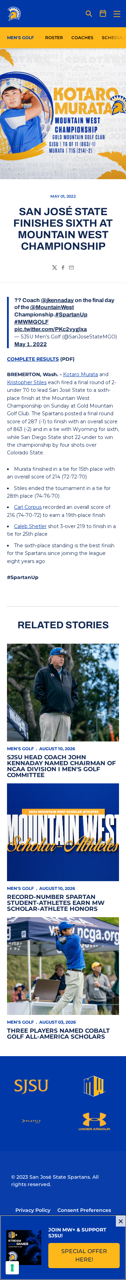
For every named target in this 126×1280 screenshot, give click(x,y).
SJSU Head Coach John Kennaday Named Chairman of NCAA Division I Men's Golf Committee (61, 766)
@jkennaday (57, 300)
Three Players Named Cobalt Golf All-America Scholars (58, 1033)
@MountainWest (52, 307)
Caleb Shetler (30, 526)
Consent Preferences (84, 1210)
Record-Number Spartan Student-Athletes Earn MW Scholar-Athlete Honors (56, 902)
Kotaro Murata (80, 374)
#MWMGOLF (31, 322)
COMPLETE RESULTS (33, 359)
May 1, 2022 (30, 344)
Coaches (82, 37)
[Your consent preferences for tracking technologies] (12, 1267)
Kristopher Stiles (27, 382)
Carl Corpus (28, 507)
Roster (54, 37)
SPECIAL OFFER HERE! (90, 1255)
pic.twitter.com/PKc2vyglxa (50, 329)
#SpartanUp (71, 314)
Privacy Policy (32, 1210)
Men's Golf (20, 748)
